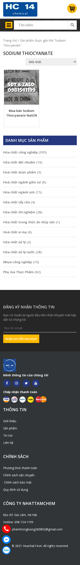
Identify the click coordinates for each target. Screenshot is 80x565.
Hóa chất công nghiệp (20, 152)
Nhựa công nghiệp (17, 262)
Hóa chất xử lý (14, 242)
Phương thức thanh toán (20, 468)
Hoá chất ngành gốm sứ (22, 182)
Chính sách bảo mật (17, 482)
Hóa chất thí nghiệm (19, 212)
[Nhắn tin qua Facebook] (6, 539)
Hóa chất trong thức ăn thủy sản (29, 222)
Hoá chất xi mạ (15, 232)
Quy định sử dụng (15, 490)
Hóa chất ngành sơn (19, 192)
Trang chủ (10, 40)
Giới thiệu (9, 421)
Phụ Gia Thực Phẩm (18, 272)
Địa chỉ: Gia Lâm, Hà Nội (20, 515)
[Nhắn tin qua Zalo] (6, 550)
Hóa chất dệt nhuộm (19, 162)
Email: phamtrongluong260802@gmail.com (33, 529)
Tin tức (8, 435)
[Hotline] (6, 529)
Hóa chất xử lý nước (19, 252)
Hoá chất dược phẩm (19, 172)
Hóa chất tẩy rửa (16, 202)
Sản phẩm (10, 428)
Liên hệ (8, 443)
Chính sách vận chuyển (19, 475)
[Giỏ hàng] (70, 9)
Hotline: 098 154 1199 (18, 522)
